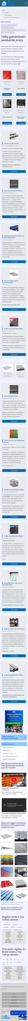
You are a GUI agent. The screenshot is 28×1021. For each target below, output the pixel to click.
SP (14, 959)
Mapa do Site (14, 1003)
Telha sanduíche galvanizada (7, 27)
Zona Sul (13, 927)
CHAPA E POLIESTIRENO (8, 759)
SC (21, 959)
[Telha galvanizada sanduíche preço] (7, 76)
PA (7, 965)
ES (11, 959)
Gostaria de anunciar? (14, 1006)
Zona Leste (19, 927)
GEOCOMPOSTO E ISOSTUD (9, 756)
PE (7, 962)
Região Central (6, 924)
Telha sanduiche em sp (20, 30)
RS (4, 962)
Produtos (14, 996)
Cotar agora (7, 94)
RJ (3, 959)
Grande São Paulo (7, 929)
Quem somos (14, 1000)
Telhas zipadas (6, 750)
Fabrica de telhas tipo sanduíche (8, 30)
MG (7, 959)
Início (14, 993)
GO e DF (19, 962)
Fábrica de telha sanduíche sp (8, 32)
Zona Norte (15, 924)
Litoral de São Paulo (18, 929)
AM (4, 965)
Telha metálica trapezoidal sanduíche (9, 25)
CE (14, 962)
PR (18, 959)
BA (11, 962)
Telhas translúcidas (7, 747)
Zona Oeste (5, 927)
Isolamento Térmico (7, 753)
